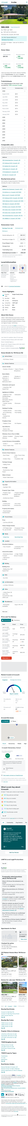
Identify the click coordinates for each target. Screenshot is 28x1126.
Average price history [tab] (15, 680)
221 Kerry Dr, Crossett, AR (9, 174)
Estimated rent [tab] (19, 228)
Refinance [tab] (5, 231)
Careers (2, 1101)
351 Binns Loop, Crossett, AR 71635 (11, 206)
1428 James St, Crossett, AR (9, 169)
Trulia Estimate (8, 83)
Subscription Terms (4, 1102)
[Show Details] (25, 91)
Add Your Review (14, 852)
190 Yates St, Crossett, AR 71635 (11, 204)
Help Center (4, 1116)
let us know (16, 1111)
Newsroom (7, 1101)
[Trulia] (2, 1094)
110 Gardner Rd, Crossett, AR (9, 166)
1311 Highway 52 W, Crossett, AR (10, 163)
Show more (5, 658)
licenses (15, 1082)
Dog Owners (19, 822)
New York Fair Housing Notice (6, 1086)
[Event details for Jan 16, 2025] (25, 630)
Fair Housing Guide (19, 1099)
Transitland (19, 1075)
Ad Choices (20, 1102)
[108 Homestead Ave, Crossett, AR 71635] (9, 987)
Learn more (5, 781)
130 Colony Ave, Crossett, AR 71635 (11, 209)
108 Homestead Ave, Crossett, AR (11, 160)
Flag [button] (22, 846)
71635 (14, 325)
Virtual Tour (6, 537)
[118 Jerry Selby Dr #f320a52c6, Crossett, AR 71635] (9, 936)
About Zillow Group (11, 1099)
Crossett (4, 898)
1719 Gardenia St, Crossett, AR (10, 172)
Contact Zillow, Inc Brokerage (7, 1091)
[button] (27, 2)
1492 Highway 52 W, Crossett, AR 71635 (12, 201)
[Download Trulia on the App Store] (9, 1094)
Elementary (12, 743)
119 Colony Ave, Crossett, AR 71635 (11, 212)
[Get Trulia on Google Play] (20, 1094)
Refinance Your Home (7, 39)
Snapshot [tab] (5, 680)
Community (10, 822)
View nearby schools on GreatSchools (13, 775)
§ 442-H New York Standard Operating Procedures (10, 1085)
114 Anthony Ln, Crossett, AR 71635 (11, 192)
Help (10, 1102)
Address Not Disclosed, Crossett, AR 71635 (13, 189)
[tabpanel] (14, 246)
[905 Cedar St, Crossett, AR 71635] (9, 962)
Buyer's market (14, 693)
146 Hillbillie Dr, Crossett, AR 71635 (11, 218)
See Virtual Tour (19, 537)
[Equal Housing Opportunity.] (17, 1115)
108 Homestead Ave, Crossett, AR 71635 (13, 215)
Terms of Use (19, 1101)
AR (5, 1006)
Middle (19, 743)
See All (4, 816)
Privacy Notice (14, 1102)
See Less (5, 611)
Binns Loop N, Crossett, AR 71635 (11, 195)
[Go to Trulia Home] (14, 2)
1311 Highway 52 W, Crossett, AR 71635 (12, 198)
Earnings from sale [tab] (7, 228)
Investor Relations (13, 1101)
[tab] (6, 620)
